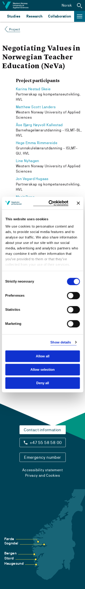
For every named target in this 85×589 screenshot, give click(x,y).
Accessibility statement (42, 470)
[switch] (73, 295)
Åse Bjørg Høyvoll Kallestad (39, 125)
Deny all (42, 383)
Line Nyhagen (27, 161)
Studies (13, 16)
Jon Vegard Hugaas (32, 179)
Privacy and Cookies (42, 475)
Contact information (42, 429)
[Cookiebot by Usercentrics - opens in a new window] (50, 203)
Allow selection (42, 369)
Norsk (67, 5)
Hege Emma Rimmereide (36, 143)
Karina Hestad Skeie (33, 89)
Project (14, 29)
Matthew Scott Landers (36, 107)
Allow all (42, 356)
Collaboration (59, 16)
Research (34, 16)
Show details (60, 342)
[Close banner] (78, 203)
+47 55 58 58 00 (46, 442)
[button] (79, 5)
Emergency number (42, 457)
